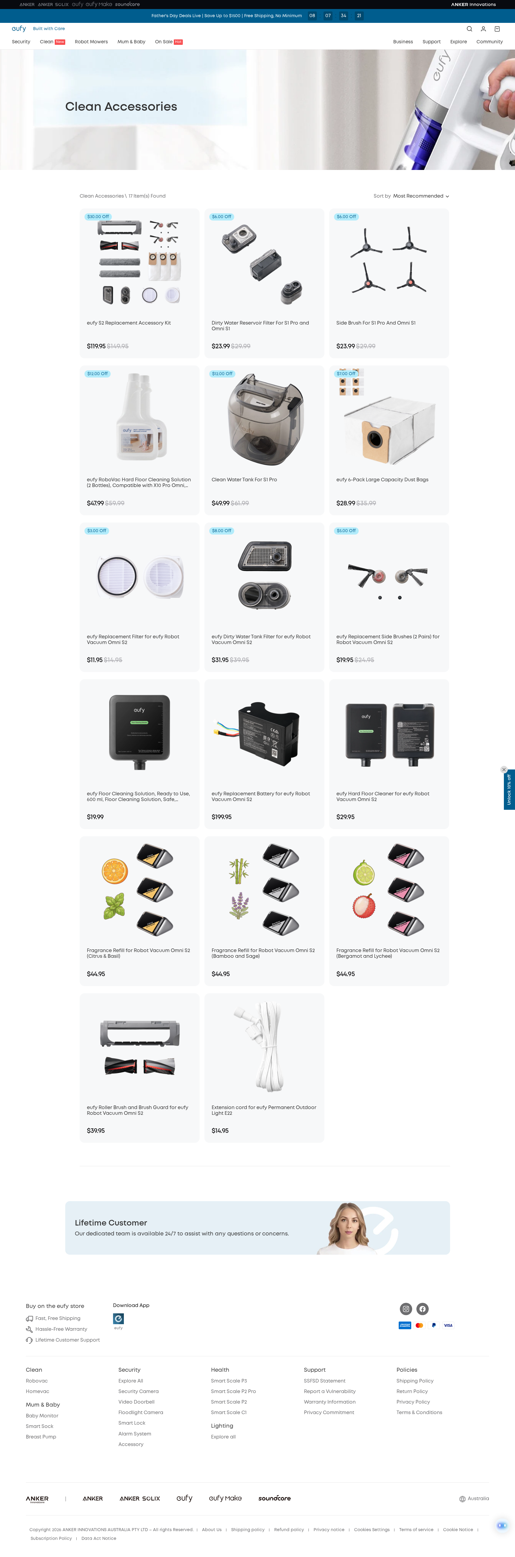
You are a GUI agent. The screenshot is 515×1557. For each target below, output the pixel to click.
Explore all (223, 1437)
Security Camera (138, 1391)
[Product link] (140, 261)
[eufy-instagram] (406, 1309)
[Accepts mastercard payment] (419, 1325)
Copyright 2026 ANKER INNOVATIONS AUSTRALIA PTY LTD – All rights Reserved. (111, 1530)
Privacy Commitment (329, 1413)
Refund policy (289, 1530)
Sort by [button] (382, 196)
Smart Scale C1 (229, 1413)
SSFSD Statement (324, 1381)
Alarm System (134, 1434)
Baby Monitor (42, 1416)
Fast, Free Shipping (58, 1318)
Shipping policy (248, 1530)
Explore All (130, 1381)
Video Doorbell (136, 1402)
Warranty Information (330, 1402)
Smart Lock (131, 1423)
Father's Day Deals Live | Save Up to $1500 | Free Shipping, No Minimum (227, 16)
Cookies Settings (372, 1530)
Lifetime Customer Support (67, 1340)
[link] (257, 1228)
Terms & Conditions (419, 1413)
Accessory (130, 1444)
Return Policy (412, 1391)
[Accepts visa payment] (448, 1325)
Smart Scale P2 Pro (233, 1391)
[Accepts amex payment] (405, 1325)
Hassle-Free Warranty (61, 1329)
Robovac (37, 1381)
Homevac (37, 1391)
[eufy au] (20, 29)
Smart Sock (39, 1426)
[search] (469, 29)
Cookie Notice (458, 1530)
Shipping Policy (415, 1381)
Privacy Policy (413, 1402)
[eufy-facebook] (422, 1309)
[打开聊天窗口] (502, 1525)
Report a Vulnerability (330, 1391)
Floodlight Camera (140, 1413)
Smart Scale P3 (229, 1381)
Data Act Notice (98, 1538)
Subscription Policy (51, 1538)
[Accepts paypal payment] (433, 1325)
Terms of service (416, 1530)
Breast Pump (41, 1437)
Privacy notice (329, 1530)
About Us (212, 1530)
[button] (483, 29)
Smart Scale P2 (229, 1402)
